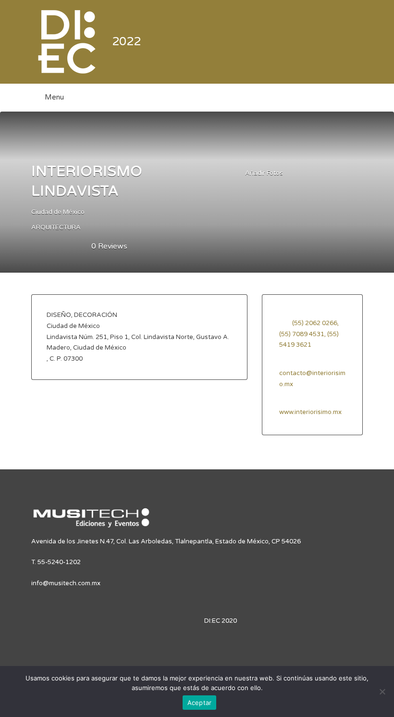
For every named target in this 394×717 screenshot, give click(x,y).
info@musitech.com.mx (65, 583)
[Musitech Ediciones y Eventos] (91, 522)
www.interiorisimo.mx (310, 412)
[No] (382, 691)
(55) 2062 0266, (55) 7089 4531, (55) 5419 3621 (309, 334)
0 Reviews (109, 246)
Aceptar (199, 702)
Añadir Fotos (263, 173)
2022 (126, 42)
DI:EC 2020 (220, 621)
